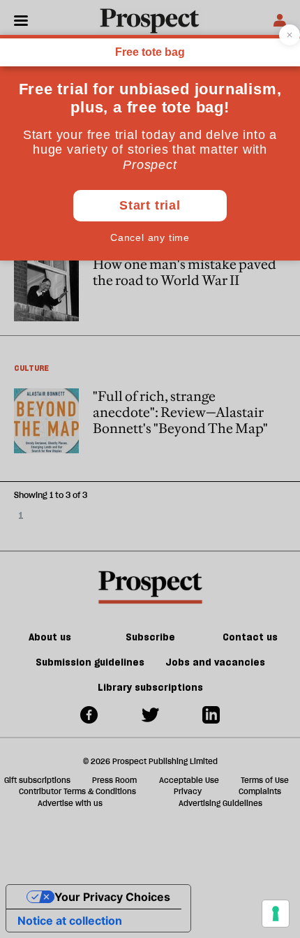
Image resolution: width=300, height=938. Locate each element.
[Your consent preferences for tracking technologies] (275, 913)
